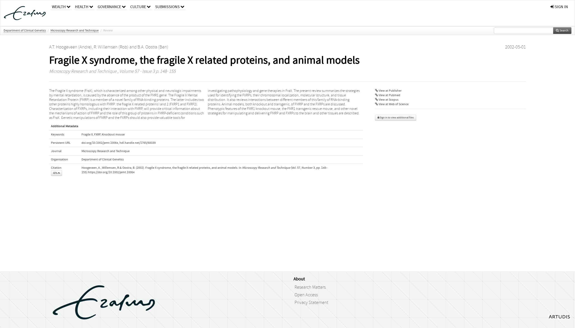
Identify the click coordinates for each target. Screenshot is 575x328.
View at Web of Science (393, 104)
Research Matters (310, 287)
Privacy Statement (311, 302)
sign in (561, 6)
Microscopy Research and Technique (75, 30)
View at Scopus (388, 100)
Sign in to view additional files (396, 117)
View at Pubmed (389, 95)
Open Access (306, 295)
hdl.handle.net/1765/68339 (137, 143)
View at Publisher (390, 91)
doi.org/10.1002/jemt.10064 (100, 143)
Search (563, 30)
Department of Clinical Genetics (25, 30)
